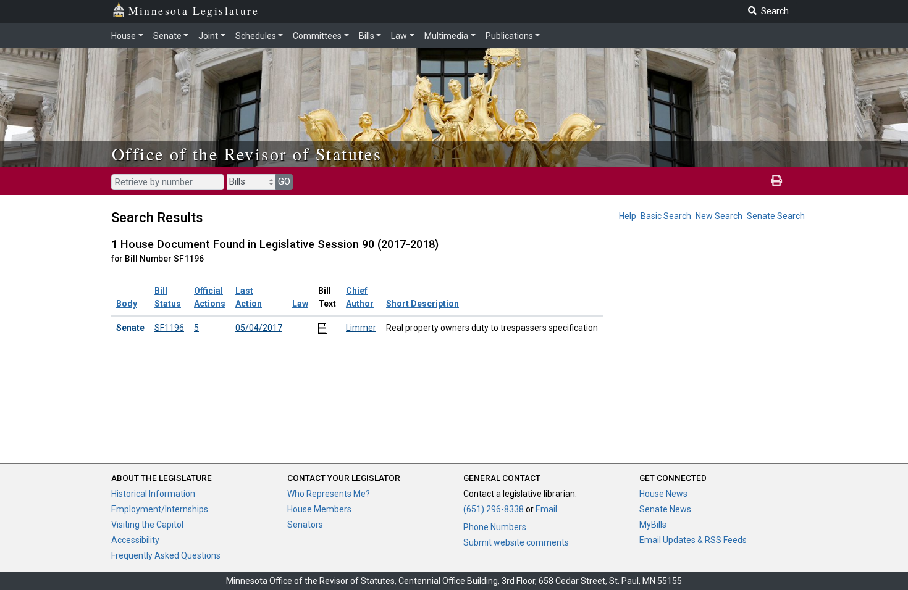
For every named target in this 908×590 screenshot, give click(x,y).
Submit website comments (516, 542)
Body (126, 304)
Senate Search (776, 216)
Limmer (361, 328)
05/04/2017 (258, 328)
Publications (509, 36)
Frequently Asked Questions (166, 555)
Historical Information (153, 494)
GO (284, 181)
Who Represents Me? (328, 494)
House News (663, 494)
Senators (305, 525)
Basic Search (666, 216)
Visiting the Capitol (147, 525)
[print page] (776, 181)
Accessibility (135, 540)
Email (546, 509)
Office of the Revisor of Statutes (247, 153)
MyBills (652, 525)
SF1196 (169, 328)
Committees (317, 36)
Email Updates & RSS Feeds (693, 540)
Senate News (665, 509)
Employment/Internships (159, 509)
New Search (719, 216)
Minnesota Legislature (193, 10)
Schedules (255, 36)
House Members (319, 509)
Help (627, 216)
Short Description (422, 304)
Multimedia (446, 36)
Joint (208, 36)
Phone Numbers (494, 527)
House (123, 36)
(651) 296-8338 (493, 509)
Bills (366, 36)
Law (399, 36)
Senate (167, 36)
